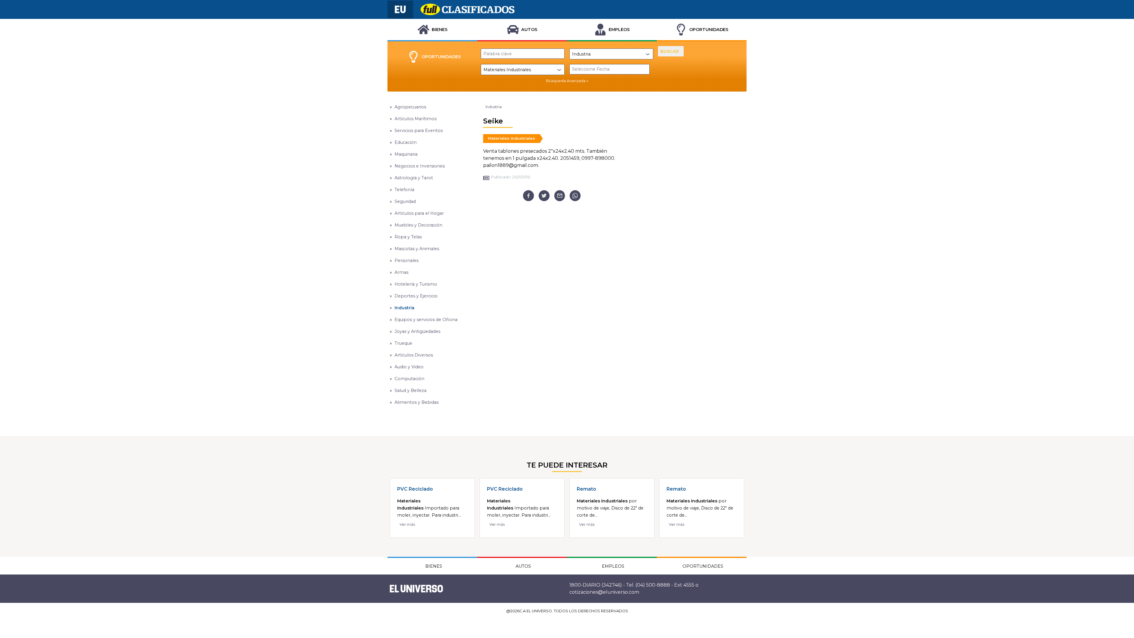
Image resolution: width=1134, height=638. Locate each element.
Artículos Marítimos (415, 118)
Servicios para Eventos (419, 130)
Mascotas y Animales (417, 248)
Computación (409, 378)
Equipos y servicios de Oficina (426, 319)
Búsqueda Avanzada (566, 81)
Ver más (407, 524)
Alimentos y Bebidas (417, 402)
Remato (586, 489)
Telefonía (404, 189)
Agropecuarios (410, 107)
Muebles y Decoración (418, 225)
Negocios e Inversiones (420, 166)
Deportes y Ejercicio (416, 296)
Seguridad (405, 201)
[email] (560, 195)
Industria (404, 307)
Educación (406, 142)
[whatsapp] (575, 195)
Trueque (403, 343)
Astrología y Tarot (414, 177)
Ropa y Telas (408, 237)
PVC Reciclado (415, 489)
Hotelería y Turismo (416, 284)
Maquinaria (406, 154)
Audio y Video (409, 367)
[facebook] (528, 195)
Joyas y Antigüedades (417, 331)
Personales (406, 260)
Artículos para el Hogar (419, 213)
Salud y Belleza (410, 390)
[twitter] (544, 195)
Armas (401, 272)
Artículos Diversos (414, 355)
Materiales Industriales (511, 138)
